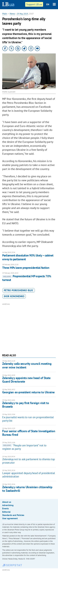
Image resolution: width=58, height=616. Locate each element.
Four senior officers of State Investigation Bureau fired (28, 433)
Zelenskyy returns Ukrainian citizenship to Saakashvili (27, 489)
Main (4, 13)
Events (5, 508)
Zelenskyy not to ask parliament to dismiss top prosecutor (28, 460)
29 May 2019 (22, 13)
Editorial (6, 511)
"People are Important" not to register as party (24, 447)
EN (47, 4)
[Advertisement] (29, 328)
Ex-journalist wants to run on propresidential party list (28, 418)
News (12, 13)
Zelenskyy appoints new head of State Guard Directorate (26, 379)
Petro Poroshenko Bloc (18, 290)
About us (6, 501)
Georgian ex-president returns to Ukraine (28, 392)
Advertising (8, 505)
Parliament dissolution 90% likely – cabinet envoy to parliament (27, 257)
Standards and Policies (13, 515)
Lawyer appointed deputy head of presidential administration (28, 474)
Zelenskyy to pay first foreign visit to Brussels (25, 404)
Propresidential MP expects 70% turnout (26, 278)
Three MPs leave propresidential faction (25, 268)
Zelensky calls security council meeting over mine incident (26, 365)
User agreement (10, 518)
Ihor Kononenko (14, 296)
